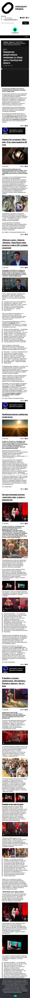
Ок (15, 995)
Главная (5, 42)
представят (18, 647)
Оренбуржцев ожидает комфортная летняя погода (15, 415)
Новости (11, 42)
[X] (25, 125)
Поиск (25, 23)
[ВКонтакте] (21, 125)
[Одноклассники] (22, 125)
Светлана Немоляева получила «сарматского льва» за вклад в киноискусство (13, 497)
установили (12, 323)
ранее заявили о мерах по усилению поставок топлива (12, 393)
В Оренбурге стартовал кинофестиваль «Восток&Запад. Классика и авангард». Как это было (14, 682)
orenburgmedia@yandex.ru (11, 19)
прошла (19, 527)
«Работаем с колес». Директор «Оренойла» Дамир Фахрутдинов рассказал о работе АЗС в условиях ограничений (15, 244)
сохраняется (21, 270)
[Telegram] (24, 125)
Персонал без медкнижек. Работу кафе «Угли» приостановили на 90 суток (14, 142)
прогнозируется (12, 442)
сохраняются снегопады (19, 119)
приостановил (6, 170)
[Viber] (27, 125)
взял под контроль (12, 116)
